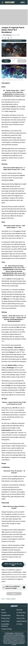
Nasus (16, 102)
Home (3, 598)
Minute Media (10, 633)
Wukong (9, 325)
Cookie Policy (5, 621)
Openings (19, 609)
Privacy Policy (5, 618)
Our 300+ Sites (21, 612)
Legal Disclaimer (21, 621)
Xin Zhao (11, 410)
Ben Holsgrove (7, 35)
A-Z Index (19, 624)
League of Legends (10, 598)
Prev (6, 61)
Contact (3, 612)
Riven (10, 231)
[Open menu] (2, 2)
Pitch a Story (20, 615)
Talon (3, 279)
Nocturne (4, 173)
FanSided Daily (5, 615)
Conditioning (5, 476)
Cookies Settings (6, 629)
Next (21, 61)
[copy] (11, 38)
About (3, 609)
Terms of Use (20, 618)
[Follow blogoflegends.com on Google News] (24, 587)
